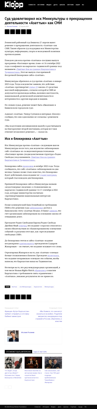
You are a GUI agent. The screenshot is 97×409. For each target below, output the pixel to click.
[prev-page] (6, 387)
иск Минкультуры (25, 287)
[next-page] (10, 387)
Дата (55, 5)
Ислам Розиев (12, 26)
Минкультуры (49, 287)
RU (83, 5)
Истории (40, 5)
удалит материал (48, 175)
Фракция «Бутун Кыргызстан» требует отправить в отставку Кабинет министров (17, 313)
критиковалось (26, 243)
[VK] (18, 31)
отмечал (23, 225)
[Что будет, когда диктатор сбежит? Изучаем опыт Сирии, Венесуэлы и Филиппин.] (13, 363)
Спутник (70, 5)
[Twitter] (12, 31)
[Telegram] (23, 31)
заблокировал (36, 207)
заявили (53, 210)
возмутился (53, 255)
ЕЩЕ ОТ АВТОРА (40, 352)
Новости (32, 5)
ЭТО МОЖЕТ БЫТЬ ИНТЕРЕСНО (18, 352)
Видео (48, 5)
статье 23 (33, 87)
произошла (28, 166)
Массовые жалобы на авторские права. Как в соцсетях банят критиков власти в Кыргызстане (33, 375)
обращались (40, 270)
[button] (89, 4)
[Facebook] (7, 31)
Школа (62, 5)
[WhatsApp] (28, 31)
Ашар (78, 5)
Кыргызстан (38, 287)
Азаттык (14, 287)
